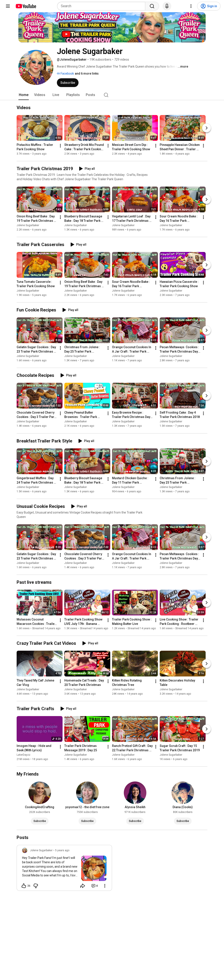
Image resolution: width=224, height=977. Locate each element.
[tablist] (112, 95)
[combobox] (102, 6)
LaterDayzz (23, 754)
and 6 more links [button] (87, 73)
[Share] (82, 885)
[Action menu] (104, 885)
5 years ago (62, 850)
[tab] (23, 95)
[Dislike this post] (35, 885)
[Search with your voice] (167, 6)
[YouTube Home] (25, 6)
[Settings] (191, 6)
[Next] (206, 128)
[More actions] (60, 145)
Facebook (67, 73)
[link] (64, 869)
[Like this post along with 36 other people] (23, 885)
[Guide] (7, 6)
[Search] (152, 6)
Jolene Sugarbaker (28, 225)
